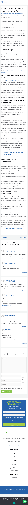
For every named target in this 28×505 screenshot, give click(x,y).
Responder (24, 258)
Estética (14, 464)
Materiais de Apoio (14, 470)
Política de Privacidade (14, 491)
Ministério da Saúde (19, 80)
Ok (14, 503)
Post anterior (4, 237)
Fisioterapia (14, 465)
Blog (14, 454)
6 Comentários (4, 13)
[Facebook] (9, 445)
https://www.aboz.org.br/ (7, 305)
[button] (25, 501)
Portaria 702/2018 (10, 80)
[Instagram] (12, 445)
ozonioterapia (18, 53)
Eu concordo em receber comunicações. (14, 417)
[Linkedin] (18, 445)
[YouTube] (15, 445)
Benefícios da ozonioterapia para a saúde (13, 156)
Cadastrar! (14, 425)
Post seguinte (23, 237)
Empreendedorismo (19, 13)
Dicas (13, 13)
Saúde (9, 13)
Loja (14, 456)
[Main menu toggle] (25, 2)
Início (14, 453)
